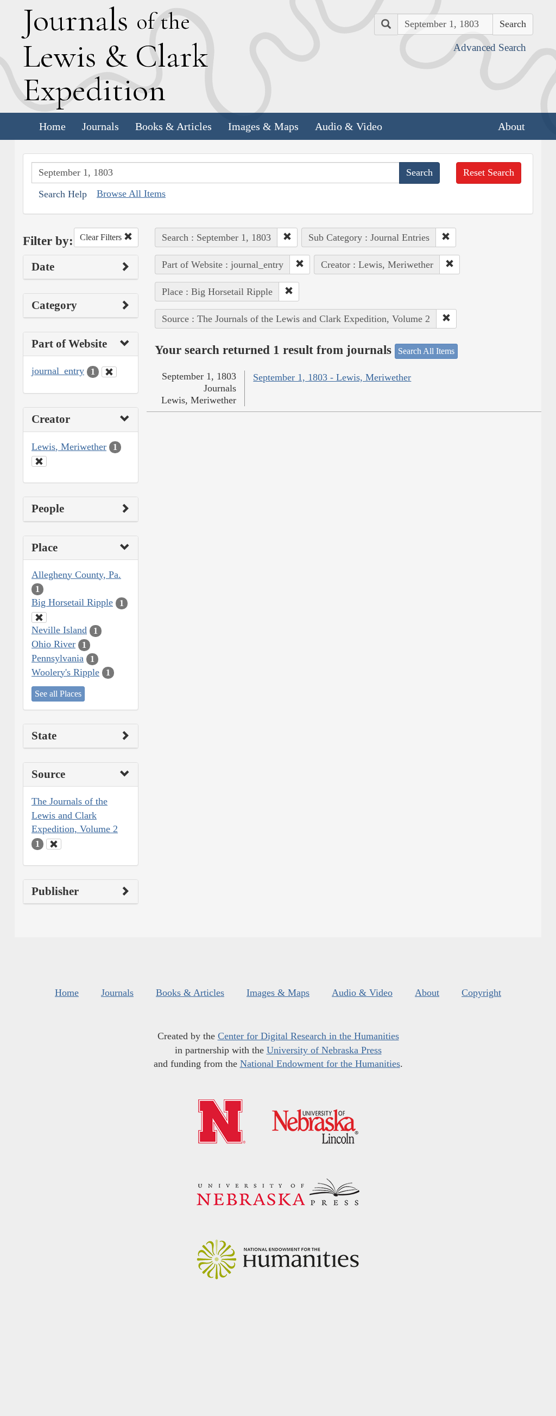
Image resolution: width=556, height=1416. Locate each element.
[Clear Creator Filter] (39, 461)
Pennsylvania (57, 658)
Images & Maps (263, 126)
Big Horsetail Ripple (72, 602)
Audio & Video (348, 126)
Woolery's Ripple (65, 672)
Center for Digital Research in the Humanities (308, 1036)
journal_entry (57, 370)
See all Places (58, 693)
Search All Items (426, 351)
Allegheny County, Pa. (76, 574)
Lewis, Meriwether (68, 446)
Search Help (63, 194)
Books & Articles (173, 126)
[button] (287, 237)
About (511, 126)
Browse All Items (131, 193)
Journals (100, 126)
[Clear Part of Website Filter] (109, 371)
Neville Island (59, 630)
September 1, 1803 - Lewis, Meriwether (332, 377)
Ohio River (53, 644)
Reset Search (488, 172)
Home (52, 126)
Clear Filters (102, 237)
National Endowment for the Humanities (320, 1063)
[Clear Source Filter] (53, 844)
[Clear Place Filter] (39, 617)
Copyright (481, 992)
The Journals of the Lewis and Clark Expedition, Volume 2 (74, 815)
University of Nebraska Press (324, 1050)
